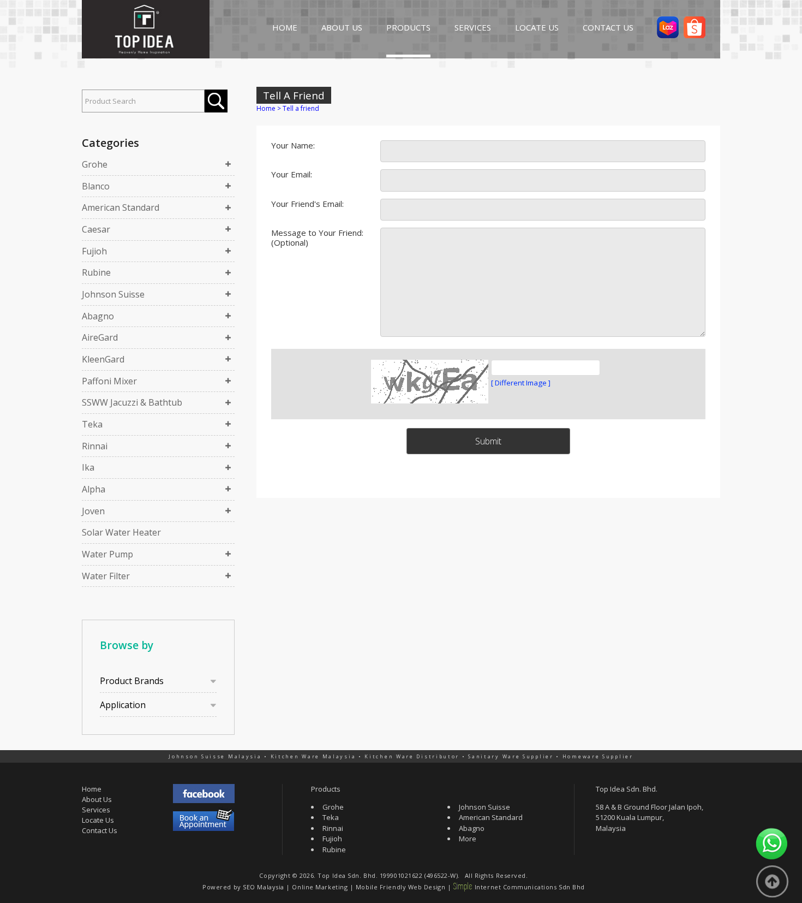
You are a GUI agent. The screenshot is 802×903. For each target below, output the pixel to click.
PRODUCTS (408, 27)
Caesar (96, 229)
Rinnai (94, 446)
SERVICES (472, 27)
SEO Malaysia (263, 887)
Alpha (93, 489)
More (467, 838)
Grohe (94, 164)
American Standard (120, 207)
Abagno (98, 316)
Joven (93, 511)
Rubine (96, 272)
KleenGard (103, 359)
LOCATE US (537, 27)
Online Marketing (320, 887)
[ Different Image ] (520, 383)
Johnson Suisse (113, 294)
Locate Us (98, 820)
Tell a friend (301, 108)
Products (325, 789)
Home (266, 108)
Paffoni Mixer (109, 381)
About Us (97, 799)
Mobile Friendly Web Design (400, 887)
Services (96, 810)
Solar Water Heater (121, 532)
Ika (88, 467)
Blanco (96, 186)
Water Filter (106, 576)
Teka (92, 424)
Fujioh (94, 251)
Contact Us (99, 830)
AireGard (100, 337)
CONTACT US (608, 27)
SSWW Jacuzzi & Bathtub (132, 402)
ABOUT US (341, 27)
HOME (284, 27)
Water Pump (107, 554)
